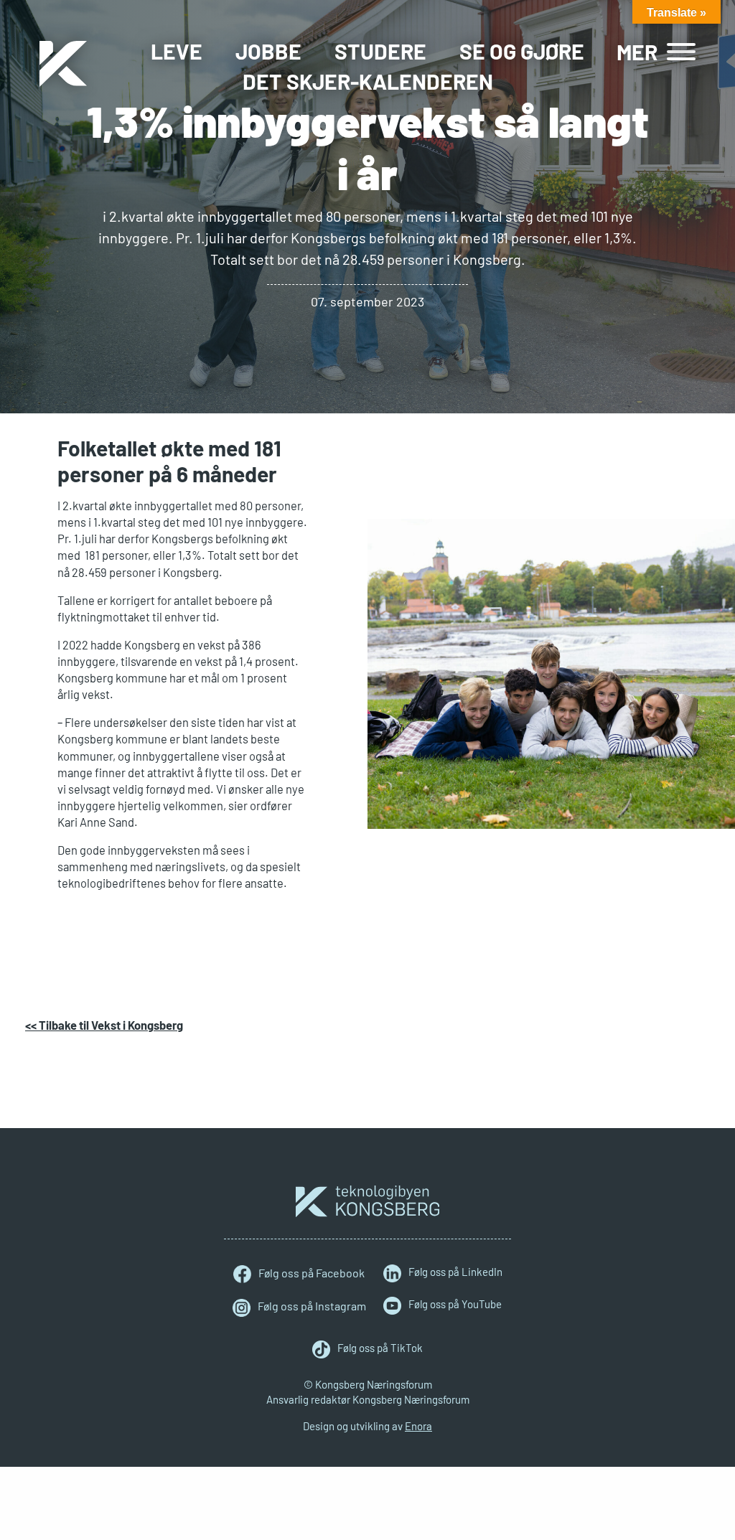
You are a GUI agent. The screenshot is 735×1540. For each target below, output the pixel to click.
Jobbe (268, 51)
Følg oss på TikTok (380, 1347)
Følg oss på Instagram (312, 1306)
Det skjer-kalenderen (368, 81)
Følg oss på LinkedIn (455, 1271)
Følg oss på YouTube (455, 1303)
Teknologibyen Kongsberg (367, 1201)
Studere (380, 51)
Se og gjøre (521, 51)
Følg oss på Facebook (311, 1273)
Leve (176, 51)
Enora (418, 1425)
